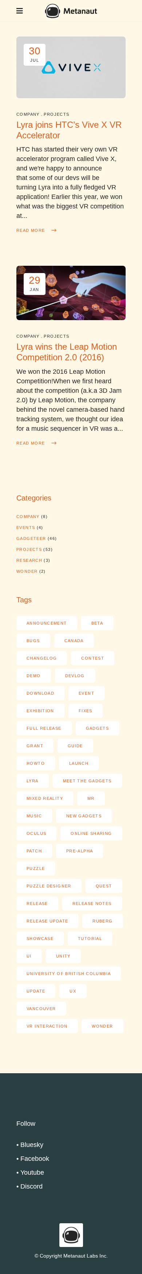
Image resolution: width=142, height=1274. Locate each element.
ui (29, 956)
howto (36, 763)
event (86, 693)
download (40, 693)
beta (97, 623)
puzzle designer (49, 886)
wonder (102, 1026)
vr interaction (47, 1026)
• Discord (29, 1186)
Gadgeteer (31, 538)
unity (63, 956)
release (37, 903)
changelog (42, 658)
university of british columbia (69, 973)
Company (27, 114)
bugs (33, 640)
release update (47, 921)
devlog (75, 676)
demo (34, 676)
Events (25, 527)
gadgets (97, 728)
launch (78, 763)
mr (91, 798)
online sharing (91, 833)
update (36, 991)
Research (29, 560)
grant (35, 746)
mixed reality (45, 798)
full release (44, 728)
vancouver (41, 1008)
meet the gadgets (87, 781)
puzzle (36, 868)
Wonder (27, 571)
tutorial (90, 938)
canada (74, 640)
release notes (92, 903)
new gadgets (84, 816)
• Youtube (30, 1172)
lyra (33, 781)
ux (73, 991)
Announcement (47, 623)
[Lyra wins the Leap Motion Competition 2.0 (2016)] (71, 293)
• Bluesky (29, 1144)
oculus (36, 833)
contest (92, 658)
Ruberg (102, 921)
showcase (40, 938)
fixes (85, 711)
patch (34, 851)
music (34, 816)
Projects (56, 114)
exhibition (40, 711)
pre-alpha (79, 851)
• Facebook (32, 1158)
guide (75, 746)
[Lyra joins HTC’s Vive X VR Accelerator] (71, 67)
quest (104, 886)
